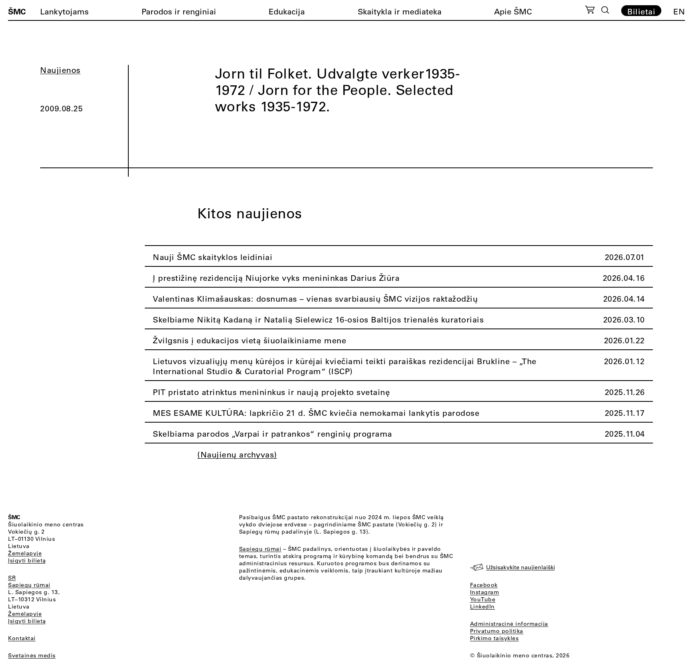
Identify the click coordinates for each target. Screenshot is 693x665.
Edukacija (287, 11)
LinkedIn (482, 606)
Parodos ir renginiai (179, 11)
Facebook (484, 584)
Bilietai (641, 11)
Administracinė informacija (509, 623)
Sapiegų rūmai (29, 584)
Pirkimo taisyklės (494, 638)
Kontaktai (22, 638)
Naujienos (60, 70)
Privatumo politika (496, 631)
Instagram (484, 592)
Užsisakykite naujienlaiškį (520, 567)
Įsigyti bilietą (27, 560)
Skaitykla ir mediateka (400, 11)
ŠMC (17, 11)
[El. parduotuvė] (590, 10)
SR (12, 577)
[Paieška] (605, 10)
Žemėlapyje (25, 553)
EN (679, 11)
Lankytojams (64, 11)
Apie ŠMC (513, 11)
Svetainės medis (32, 655)
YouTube (483, 599)
